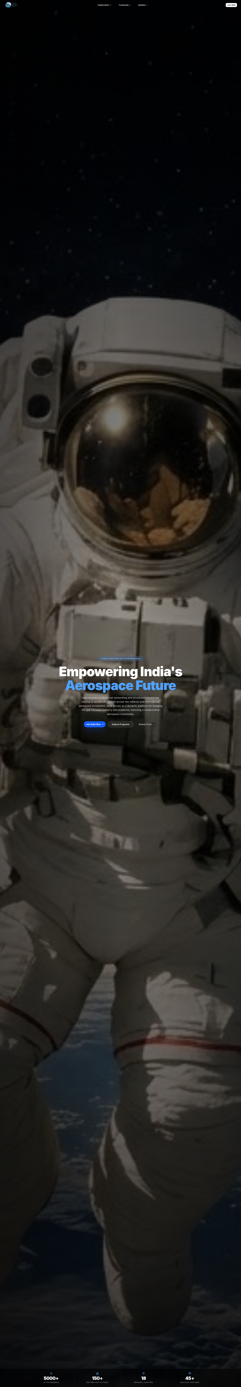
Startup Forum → (146, 724)
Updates (142, 5)
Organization (103, 5)
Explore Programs (120, 724)
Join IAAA (231, 5)
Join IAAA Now (93, 724)
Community (124, 5)
